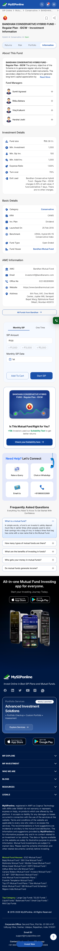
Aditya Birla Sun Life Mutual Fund (17, 869)
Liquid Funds (8, 900)
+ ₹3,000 (27, 347)
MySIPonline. (27, 912)
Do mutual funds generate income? (21, 568)
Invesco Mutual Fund (40, 872)
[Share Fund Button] (54, 18)
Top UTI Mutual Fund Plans (14, 883)
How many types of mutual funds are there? (25, 543)
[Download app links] (19, 599)
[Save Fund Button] (46, 18)
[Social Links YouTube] (28, 690)
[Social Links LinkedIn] (13, 690)
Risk (20, 45)
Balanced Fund (23, 900)
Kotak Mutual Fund (11, 886)
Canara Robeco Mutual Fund (15, 872)
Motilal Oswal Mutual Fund (37, 863)
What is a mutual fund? (15, 521)
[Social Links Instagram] (35, 690)
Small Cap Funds (39, 900)
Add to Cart (17, 375)
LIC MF (5, 874)
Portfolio (32, 45)
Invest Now (29, 944)
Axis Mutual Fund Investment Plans (18, 877)
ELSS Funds (39, 897)
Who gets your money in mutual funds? (23, 560)
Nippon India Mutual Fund (14, 889)
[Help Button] (53, 937)
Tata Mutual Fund (37, 883)
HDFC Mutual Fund (36, 866)
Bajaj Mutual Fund (10, 860)
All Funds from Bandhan (27, 312)
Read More (45, 77)
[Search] (42, 4)
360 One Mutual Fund (31, 860)
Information (48, 45)
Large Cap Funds (24, 897)
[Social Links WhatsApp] (42, 690)
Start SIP (41, 375)
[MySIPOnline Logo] (13, 4)
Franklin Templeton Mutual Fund (17, 880)
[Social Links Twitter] (20, 690)
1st (13, 359)
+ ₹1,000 (12, 347)
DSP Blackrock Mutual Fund (24, 874)
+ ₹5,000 (41, 347)
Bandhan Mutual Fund (43, 249)
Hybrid (5, 37)
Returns (8, 45)
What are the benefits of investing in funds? (25, 551)
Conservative (16, 37)
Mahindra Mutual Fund (12, 863)
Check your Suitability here (27, 442)
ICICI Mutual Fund (32, 857)
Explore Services (17, 727)
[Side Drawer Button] (54, 4)
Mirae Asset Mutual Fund (14, 866)
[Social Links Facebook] (5, 690)
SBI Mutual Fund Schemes (34, 886)
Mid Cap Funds (9, 903)
